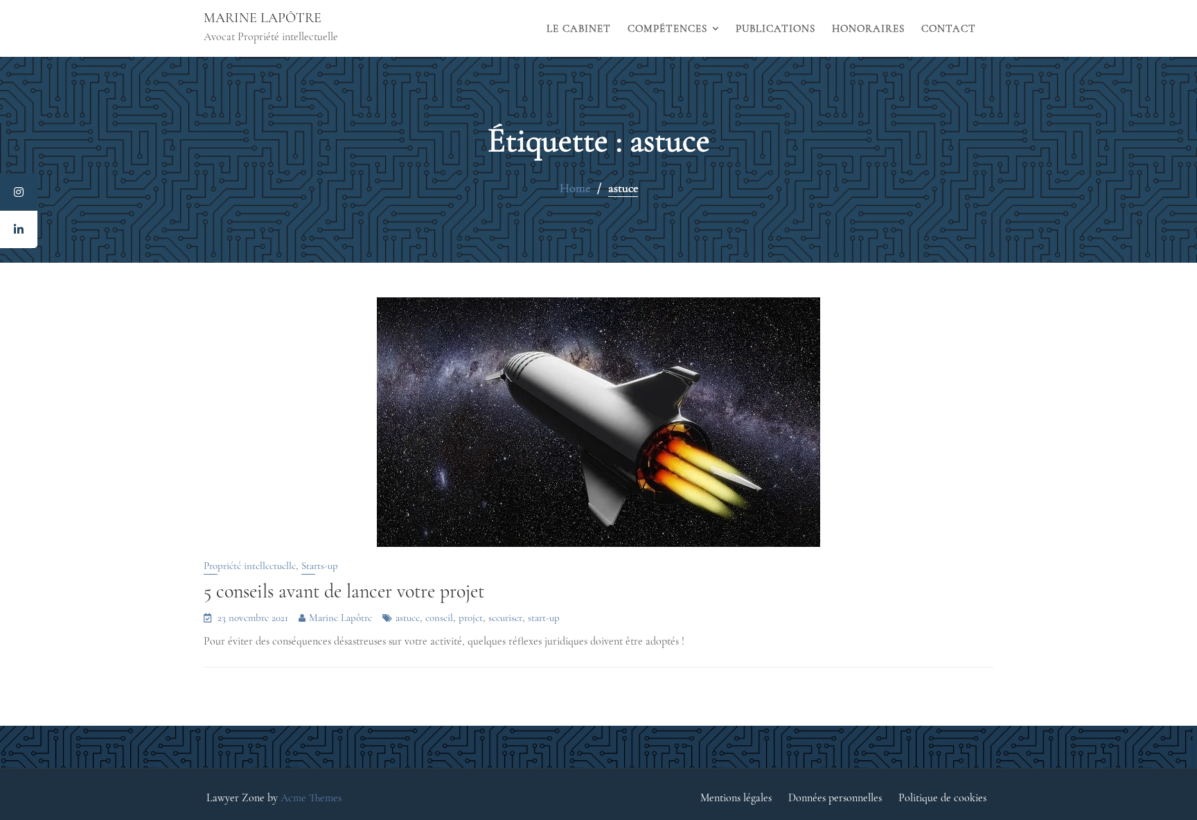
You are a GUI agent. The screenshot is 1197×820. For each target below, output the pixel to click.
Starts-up (319, 565)
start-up (544, 617)
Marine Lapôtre (262, 18)
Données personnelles (835, 798)
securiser (505, 617)
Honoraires (868, 28)
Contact (948, 28)
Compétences (667, 28)
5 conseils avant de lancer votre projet (344, 591)
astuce (408, 617)
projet (471, 617)
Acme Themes (311, 798)
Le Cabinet (579, 28)
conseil (439, 617)
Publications (775, 28)
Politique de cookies (942, 798)
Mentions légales (736, 798)
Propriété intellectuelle (250, 565)
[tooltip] (18, 192)
